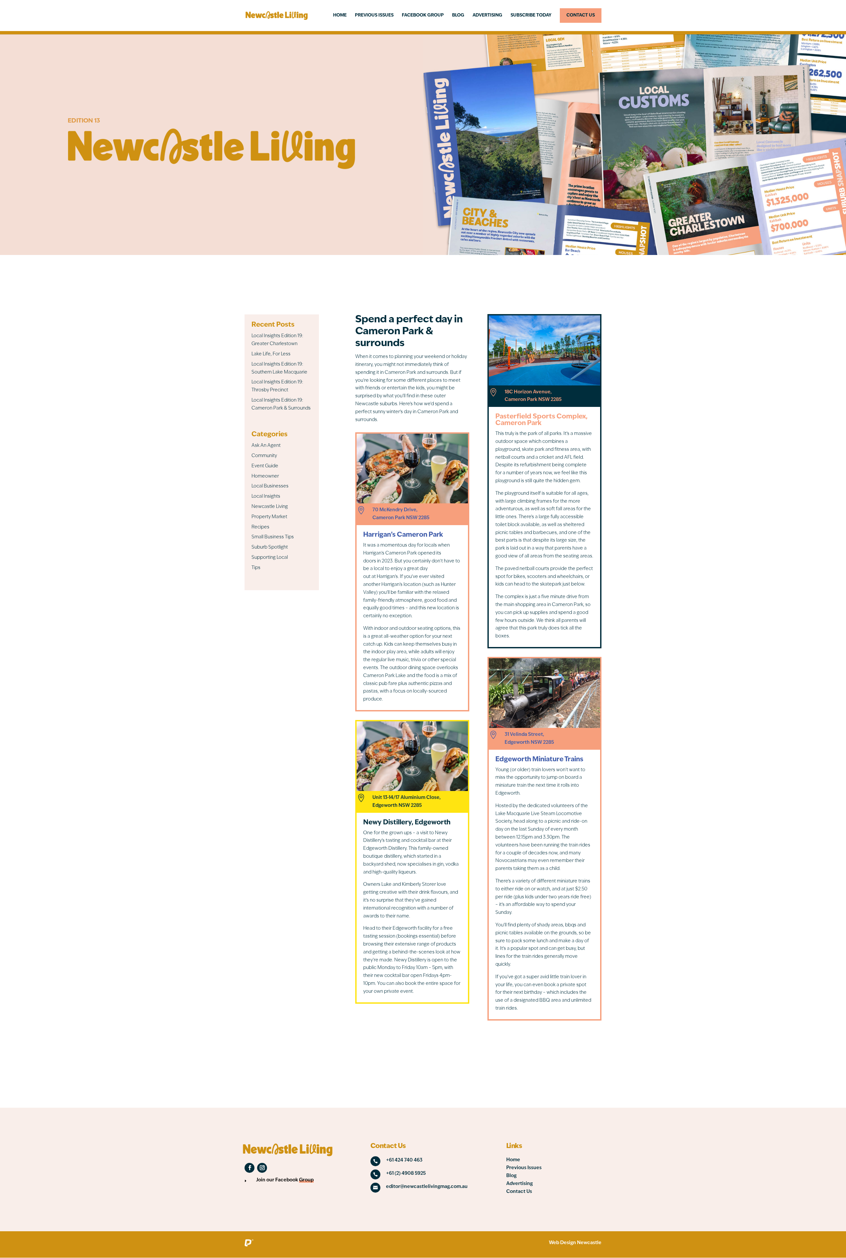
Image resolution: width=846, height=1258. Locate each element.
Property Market (269, 517)
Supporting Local (269, 557)
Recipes (260, 527)
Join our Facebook (285, 1180)
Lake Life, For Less (270, 354)
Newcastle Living (269, 506)
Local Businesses (269, 486)
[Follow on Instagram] (262, 1168)
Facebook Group (423, 15)
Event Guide (264, 466)
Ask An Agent (266, 445)
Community (264, 455)
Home (340, 15)
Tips (255, 567)
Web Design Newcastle (575, 1242)
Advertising (487, 15)
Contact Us (580, 15)
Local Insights (265, 496)
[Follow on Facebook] (249, 1168)
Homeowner (265, 476)
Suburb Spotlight (269, 547)
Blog (458, 15)
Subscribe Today (531, 15)
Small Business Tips (272, 537)
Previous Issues (374, 15)
